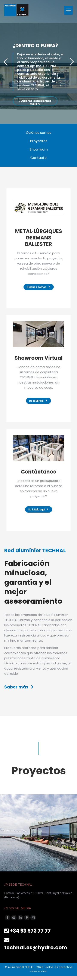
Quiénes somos (38, 132)
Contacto (38, 157)
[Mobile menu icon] (68, 10)
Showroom (39, 149)
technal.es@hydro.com (35, 947)
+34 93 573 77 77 (30, 930)
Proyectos (38, 141)
